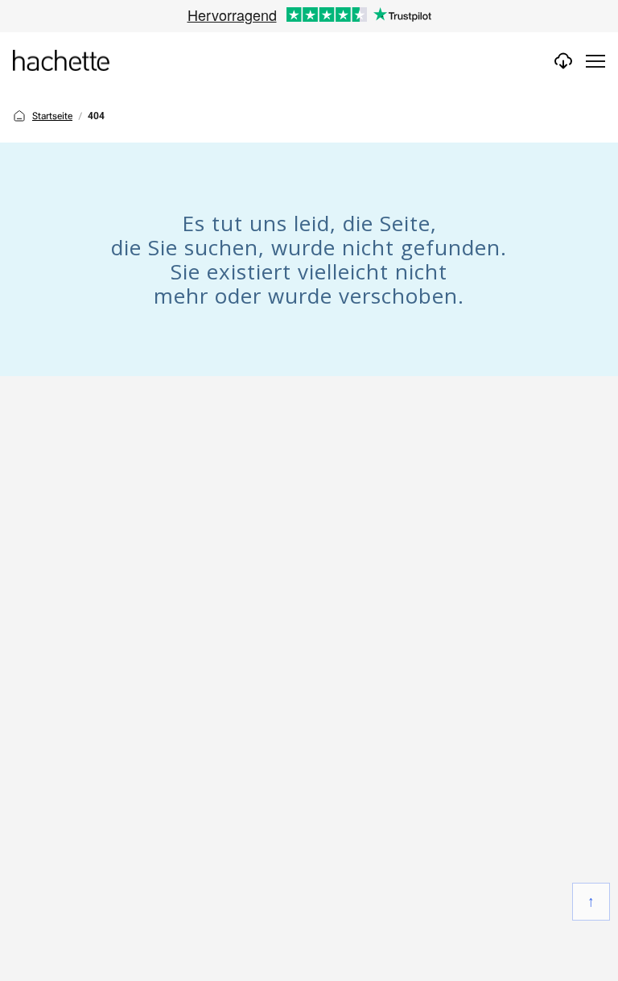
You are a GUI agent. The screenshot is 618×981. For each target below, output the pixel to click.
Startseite (52, 116)
